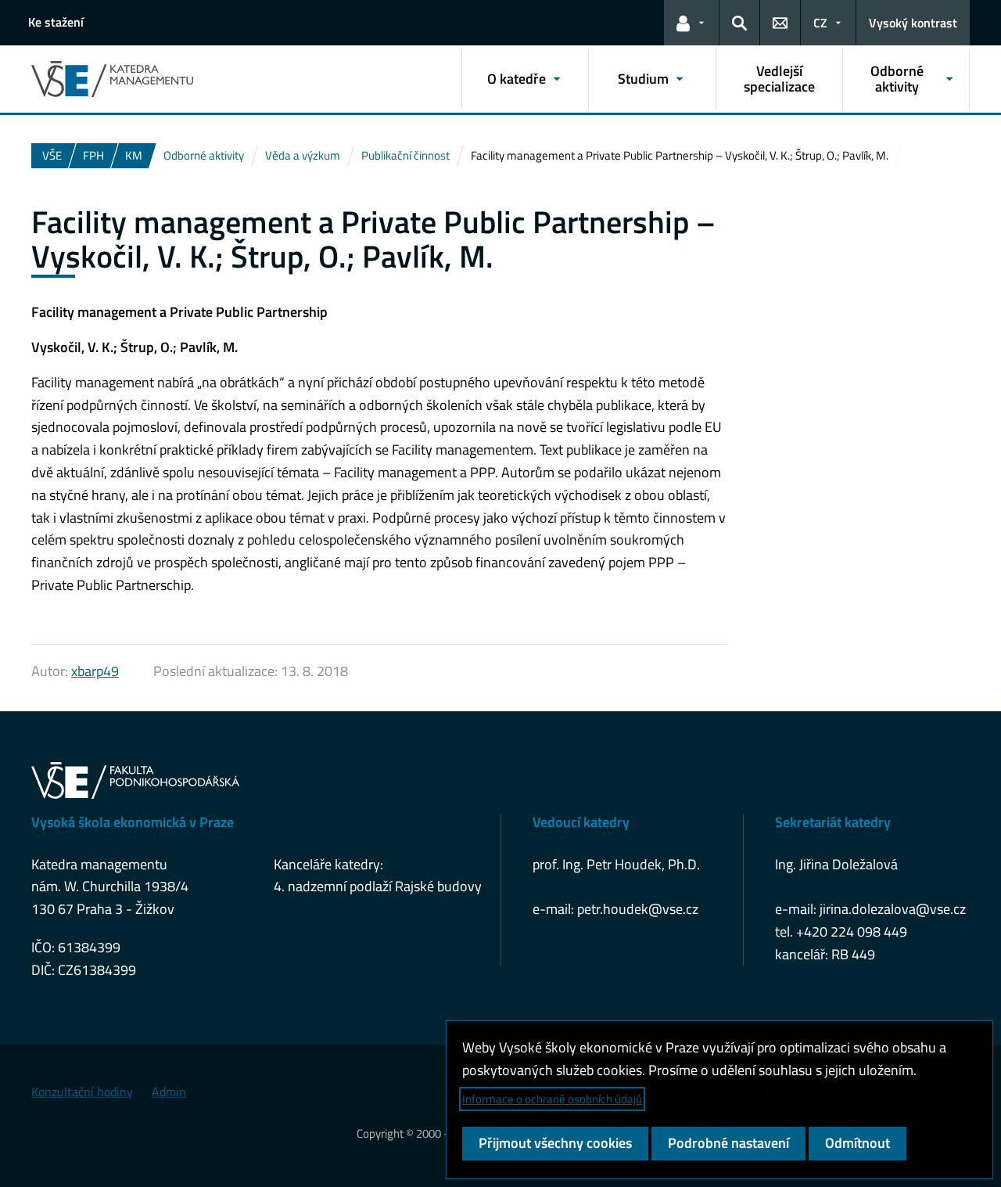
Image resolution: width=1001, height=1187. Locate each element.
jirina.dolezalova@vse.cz (893, 908)
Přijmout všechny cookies (555, 1142)
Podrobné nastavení (728, 1142)
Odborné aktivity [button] (897, 78)
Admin (169, 1091)
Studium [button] (643, 78)
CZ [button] (820, 22)
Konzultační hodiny (82, 1091)
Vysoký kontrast (913, 22)
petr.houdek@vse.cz (637, 908)
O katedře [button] (516, 78)
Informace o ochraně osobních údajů (552, 1099)
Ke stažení (56, 22)
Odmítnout (857, 1142)
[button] (691, 22)
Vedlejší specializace (779, 78)
